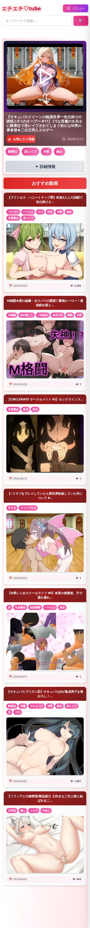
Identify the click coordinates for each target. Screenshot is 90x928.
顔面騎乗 (35, 607)
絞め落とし (26, 315)
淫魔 (23, 706)
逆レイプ (30, 151)
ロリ (40, 212)
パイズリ (13, 212)
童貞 (25, 409)
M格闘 (12, 315)
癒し (23, 810)
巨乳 (50, 212)
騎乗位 (12, 151)
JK (9, 607)
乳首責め (20, 607)
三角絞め (43, 315)
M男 (46, 151)
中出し (46, 810)
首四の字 (57, 315)
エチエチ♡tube (21, 8)
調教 (70, 315)
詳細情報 (44, 166)
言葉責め (13, 218)
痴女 (59, 151)
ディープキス (28, 508)
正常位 (12, 810)
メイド (34, 810)
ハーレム (28, 212)
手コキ (12, 508)
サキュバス (36, 706)
